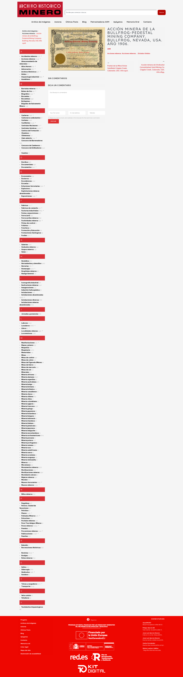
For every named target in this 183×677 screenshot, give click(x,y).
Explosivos (25, 188)
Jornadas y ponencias (29, 314)
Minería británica (28, 389)
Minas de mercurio (28, 367)
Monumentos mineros (29, 467)
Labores (24, 323)
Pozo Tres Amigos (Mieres (31, 523)
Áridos (23, 74)
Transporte (25, 586)
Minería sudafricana (29, 450)
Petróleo (24, 510)
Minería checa (26, 394)
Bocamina (25, 96)
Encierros (25, 178)
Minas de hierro (27, 365)
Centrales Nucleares (29, 125)
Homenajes (25, 269)
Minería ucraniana (28, 455)
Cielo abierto (26, 138)
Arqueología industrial (30, 77)
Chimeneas (25, 135)
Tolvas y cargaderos (29, 584)
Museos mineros (27, 485)
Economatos (26, 176)
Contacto (24, 640)
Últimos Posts (25, 630)
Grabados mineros (28, 247)
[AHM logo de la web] (40, 9)
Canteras (25, 115)
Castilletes (25, 123)
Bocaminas (25, 99)
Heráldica (25, 261)
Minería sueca (26, 452)
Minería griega (27, 409)
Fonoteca (25, 228)
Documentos (26, 167)
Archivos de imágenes (28, 623)
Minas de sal (26, 370)
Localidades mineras (29, 331)
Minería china (26, 399)
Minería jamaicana (28, 426)
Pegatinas (25, 503)
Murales (24, 480)
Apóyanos (24, 637)
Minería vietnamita (28, 460)
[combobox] (111, 12)
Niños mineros (27, 494)
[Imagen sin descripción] (76, 49)
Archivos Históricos (28, 72)
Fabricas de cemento (29, 208)
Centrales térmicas (29, 128)
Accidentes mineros (29, 56)
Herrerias (25, 266)
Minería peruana (27, 438)
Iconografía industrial (29, 283)
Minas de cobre (27, 360)
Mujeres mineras (27, 477)
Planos (24, 513)
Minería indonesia (28, 418)
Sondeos (24, 574)
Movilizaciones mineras (30, 472)
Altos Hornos (26, 66)
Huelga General (27, 273)
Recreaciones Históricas (31, 547)
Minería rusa (26, 448)
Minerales (25, 372)
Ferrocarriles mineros (29, 218)
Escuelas (24, 183)
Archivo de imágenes (29, 31)
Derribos (24, 162)
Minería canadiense (29, 391)
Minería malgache (28, 430)
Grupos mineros (27, 249)
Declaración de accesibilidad (31, 654)
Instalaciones (26, 292)
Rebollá (24, 545)
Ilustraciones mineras (29, 285)
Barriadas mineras (28, 88)
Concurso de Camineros (30, 145)
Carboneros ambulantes (30, 118)
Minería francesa (28, 406)
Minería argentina (28, 379)
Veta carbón (26, 595)
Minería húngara (27, 416)
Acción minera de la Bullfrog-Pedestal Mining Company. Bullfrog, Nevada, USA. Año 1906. (32, 38)
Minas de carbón (27, 357)
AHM (109, 49)
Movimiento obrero (28, 475)
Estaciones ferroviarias (30, 186)
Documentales (27, 164)
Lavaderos (25, 326)
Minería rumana (27, 445)
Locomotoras (26, 333)
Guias (23, 252)
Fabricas (24, 205)
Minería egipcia (27, 404)
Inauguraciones (27, 287)
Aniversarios (26, 69)
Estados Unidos (144, 53)
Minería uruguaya (28, 457)
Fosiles (24, 235)
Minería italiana (27, 423)
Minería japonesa (28, 428)
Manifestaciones (28, 343)
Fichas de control (28, 223)
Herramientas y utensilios (31, 263)
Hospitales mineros (29, 271)
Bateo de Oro (26, 91)
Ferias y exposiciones (29, 213)
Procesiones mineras (29, 531)
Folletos (24, 225)
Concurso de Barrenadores (32, 140)
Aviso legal (24, 647)
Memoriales (26, 352)
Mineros (24, 462)
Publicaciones (27, 534)
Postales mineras (28, 521)
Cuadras (24, 153)
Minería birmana (27, 387)
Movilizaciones (27, 470)
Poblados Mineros (28, 516)
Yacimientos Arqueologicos (32, 607)
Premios (24, 528)
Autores (23, 627)
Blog (22, 633)
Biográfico (25, 94)
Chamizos (25, 133)
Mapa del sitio (26, 650)
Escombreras (26, 181)
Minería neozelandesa (30, 433)
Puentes (24, 536)
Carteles (24, 120)
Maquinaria (25, 350)
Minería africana (27, 374)
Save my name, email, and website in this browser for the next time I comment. (75, 118)
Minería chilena (27, 396)
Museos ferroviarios (29, 482)
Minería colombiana (29, 401)
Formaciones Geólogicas (31, 233)
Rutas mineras (27, 558)
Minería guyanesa (28, 411)
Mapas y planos (27, 345)
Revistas (24, 553)
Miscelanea (25, 465)
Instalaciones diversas (30, 300)
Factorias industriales (30, 211)
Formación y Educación (30, 230)
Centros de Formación (30, 131)
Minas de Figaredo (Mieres (31, 362)
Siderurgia (25, 569)
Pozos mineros (27, 526)
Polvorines (25, 518)
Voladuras (25, 598)
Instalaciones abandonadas (32, 295)
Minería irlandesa (28, 421)
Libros (23, 328)
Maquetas (25, 347)
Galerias (24, 244)
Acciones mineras (28, 33)
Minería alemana (27, 377)
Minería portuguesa (29, 443)
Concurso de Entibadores (31, 148)
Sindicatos (25, 572)
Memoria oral (25, 643)
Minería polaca (27, 440)
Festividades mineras (29, 221)
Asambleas (25, 79)
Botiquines (25, 101)
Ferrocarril (25, 215)
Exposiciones (26, 196)
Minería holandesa (28, 413)
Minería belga (26, 384)
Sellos (23, 567)
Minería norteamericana (30, 435)
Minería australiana (28, 382)
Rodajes (24, 555)
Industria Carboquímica (30, 290)
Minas (23, 355)
